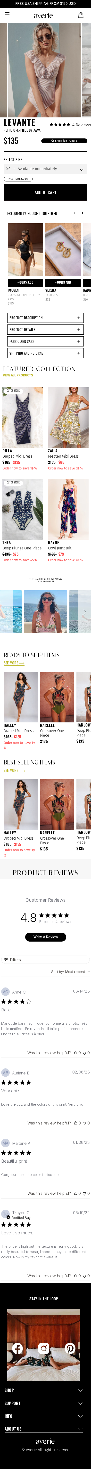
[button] (6, 611)
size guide (22, 178)
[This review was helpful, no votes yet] (75, 1052)
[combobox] (70, 972)
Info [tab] (8, 1417)
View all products (18, 375)
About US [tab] (13, 1429)
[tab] (45, 318)
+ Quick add (25, 282)
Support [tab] (12, 1404)
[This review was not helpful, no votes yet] (84, 1052)
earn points (65, 140)
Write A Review (45, 937)
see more (11, 663)
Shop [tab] (9, 1391)
